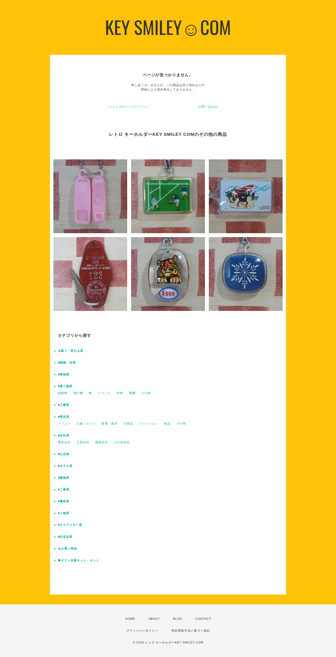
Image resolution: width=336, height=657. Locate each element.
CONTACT (203, 619)
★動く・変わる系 (70, 350)
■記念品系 (65, 536)
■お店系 (63, 454)
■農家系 (63, 501)
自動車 (62, 393)
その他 (146, 393)
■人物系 (63, 513)
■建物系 (63, 477)
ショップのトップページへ (128, 106)
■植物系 (63, 374)
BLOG (177, 619)
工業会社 (82, 442)
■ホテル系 (65, 466)
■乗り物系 (65, 386)
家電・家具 (110, 423)
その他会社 (122, 442)
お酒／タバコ (86, 423)
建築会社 (101, 442)
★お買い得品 (67, 548)
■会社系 (63, 435)
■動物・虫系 (67, 362)
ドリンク (64, 423)
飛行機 (78, 393)
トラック (104, 393)
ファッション (148, 423)
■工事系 (63, 489)
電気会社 (64, 442)
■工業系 (63, 405)
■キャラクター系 (70, 525)
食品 (167, 423)
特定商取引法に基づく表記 (190, 630)
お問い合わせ (207, 106)
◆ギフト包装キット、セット (78, 560)
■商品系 (63, 416)
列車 (120, 393)
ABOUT (154, 619)
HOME (130, 619)
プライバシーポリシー (142, 630)
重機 (132, 393)
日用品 (128, 423)
